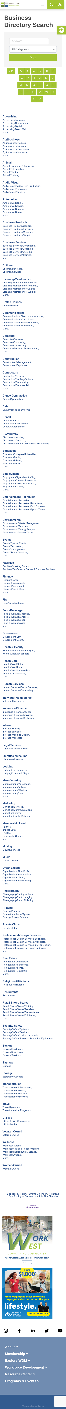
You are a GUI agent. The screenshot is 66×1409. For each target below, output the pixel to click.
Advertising (10, 116)
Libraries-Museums (15, 756)
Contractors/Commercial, (16, 385)
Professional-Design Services (22, 935)
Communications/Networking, (18, 325)
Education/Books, (12, 463)
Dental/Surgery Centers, (15, 423)
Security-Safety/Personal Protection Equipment (28, 1038)
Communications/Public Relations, (21, 322)
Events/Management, (14, 549)
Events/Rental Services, (15, 552)
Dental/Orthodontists (14, 426)
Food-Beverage (13, 610)
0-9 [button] (11, 70)
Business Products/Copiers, (17, 226)
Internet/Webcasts (12, 738)
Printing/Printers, (11, 911)
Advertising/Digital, (12, 126)
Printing (8, 907)
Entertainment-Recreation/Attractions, (23, 503)
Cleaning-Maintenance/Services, (20, 282)
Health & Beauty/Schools (16, 653)
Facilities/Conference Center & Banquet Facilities (29, 569)
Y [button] (34, 99)
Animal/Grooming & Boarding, (18, 166)
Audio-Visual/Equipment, (16, 189)
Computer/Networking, (15, 345)
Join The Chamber (49, 1196)
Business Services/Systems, (17, 252)
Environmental (12, 519)
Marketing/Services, (13, 807)
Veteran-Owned (12, 1131)
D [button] (40, 70)
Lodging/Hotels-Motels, (15, 770)
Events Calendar (38, 1194)
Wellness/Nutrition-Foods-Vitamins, (21, 1148)
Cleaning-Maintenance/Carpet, (19, 288)
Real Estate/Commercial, (16, 961)
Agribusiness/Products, (15, 143)
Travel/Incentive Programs (17, 1110)
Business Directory (17, 1194)
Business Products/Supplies (17, 235)
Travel (6, 1103)
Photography (11, 890)
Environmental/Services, (15, 526)
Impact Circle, (10, 830)
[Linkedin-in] (33, 1330)
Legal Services (12, 745)
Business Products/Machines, (18, 232)
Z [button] (40, 99)
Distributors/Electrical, (14, 440)
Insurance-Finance (15, 708)
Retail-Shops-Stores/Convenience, (21, 1012)
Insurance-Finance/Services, (18, 715)
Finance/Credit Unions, (15, 589)
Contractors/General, (14, 376)
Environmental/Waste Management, (22, 523)
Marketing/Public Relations (17, 816)
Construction (11, 358)
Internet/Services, (12, 731)
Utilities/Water (10, 1124)
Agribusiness (11, 139)
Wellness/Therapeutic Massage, (20, 1152)
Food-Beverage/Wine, (14, 623)
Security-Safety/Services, (16, 1032)
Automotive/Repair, (13, 203)
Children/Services (12, 272)
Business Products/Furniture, (18, 229)
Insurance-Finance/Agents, (17, 712)
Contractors (10, 372)
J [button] (40, 77)
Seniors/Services (11, 1055)
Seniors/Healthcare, (13, 1049)
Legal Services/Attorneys (16, 748)
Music (6, 857)
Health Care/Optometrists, (16, 670)
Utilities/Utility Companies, (16, 1121)
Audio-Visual (11, 182)
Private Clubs (11, 924)
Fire (5, 599)
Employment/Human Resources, (20, 480)
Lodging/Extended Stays (16, 773)
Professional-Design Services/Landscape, (25, 948)
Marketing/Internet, (13, 813)
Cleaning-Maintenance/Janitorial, (20, 285)
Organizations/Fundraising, (17, 880)
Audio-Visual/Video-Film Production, (22, 186)
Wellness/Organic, (12, 1155)
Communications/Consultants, (19, 319)
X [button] (53, 92)
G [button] (22, 77)
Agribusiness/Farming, (15, 146)
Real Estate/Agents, (13, 968)
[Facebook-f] (19, 1330)
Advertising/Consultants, (15, 123)
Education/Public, (12, 457)
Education (9, 450)
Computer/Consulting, (14, 342)
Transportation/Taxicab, (15, 1093)
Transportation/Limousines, (17, 1087)
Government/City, (12, 637)
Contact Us (31, 1196)
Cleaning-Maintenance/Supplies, (20, 292)
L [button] (52, 77)
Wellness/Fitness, (12, 1145)
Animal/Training (11, 175)
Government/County (13, 640)
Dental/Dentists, (11, 420)
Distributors (10, 434)
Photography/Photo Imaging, (18, 897)
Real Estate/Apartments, (16, 964)
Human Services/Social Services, (20, 687)
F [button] (53, 70)
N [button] (27, 84)
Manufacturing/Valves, (14, 787)
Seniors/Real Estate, (13, 1052)
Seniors (8, 1045)
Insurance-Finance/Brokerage (19, 718)
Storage (8, 1073)
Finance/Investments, (14, 583)
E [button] (47, 70)
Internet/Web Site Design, (16, 735)
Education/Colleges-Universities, (20, 454)
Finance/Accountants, (14, 586)
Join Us (56, 4)
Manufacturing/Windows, (16, 790)
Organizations (11, 867)
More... (6, 132)
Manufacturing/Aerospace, (17, 784)
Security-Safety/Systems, (16, 1029)
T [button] (27, 92)
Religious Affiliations (16, 981)
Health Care (10, 660)
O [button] (34, 84)
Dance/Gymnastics (13, 399)
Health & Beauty (13, 647)
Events (7, 539)
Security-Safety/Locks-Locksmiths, (21, 1035)
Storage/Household (13, 1076)
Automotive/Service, (13, 206)
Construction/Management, (17, 362)
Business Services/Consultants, (19, 245)
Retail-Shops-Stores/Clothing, (18, 1006)
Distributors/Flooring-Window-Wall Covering (26, 443)
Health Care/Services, (14, 673)
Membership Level (14, 823)
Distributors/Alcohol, (13, 437)
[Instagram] (6, 1330)
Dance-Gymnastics (15, 395)
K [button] (46, 77)
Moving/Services (11, 850)
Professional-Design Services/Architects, (24, 942)
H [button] (28, 77)
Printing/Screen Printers (15, 917)
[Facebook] (23, 1400)
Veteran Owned (11, 1135)
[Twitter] (46, 1330)
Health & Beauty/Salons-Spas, (19, 650)
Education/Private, (12, 460)
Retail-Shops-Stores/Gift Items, (19, 1015)
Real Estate (10, 958)
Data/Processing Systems (16, 409)
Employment (11, 473)
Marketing (9, 803)
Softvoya (39, 1406)
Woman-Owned (12, 1165)
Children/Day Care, (13, 268)
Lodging (8, 766)
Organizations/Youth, (14, 877)
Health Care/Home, (13, 667)
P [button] (40, 84)
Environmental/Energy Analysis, (19, 529)
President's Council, (13, 836)
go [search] (34, 57)
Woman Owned (11, 1168)
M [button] (20, 84)
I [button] (34, 77)
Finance (8, 576)
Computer (9, 335)
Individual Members (13, 701)
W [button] (46, 92)
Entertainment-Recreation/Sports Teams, (24, 509)
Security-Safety (12, 1025)
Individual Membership (17, 697)
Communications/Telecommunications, (23, 316)
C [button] (34, 70)
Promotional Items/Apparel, (17, 914)
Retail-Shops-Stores (15, 1002)
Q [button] (47, 84)
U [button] (33, 92)
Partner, (7, 827)
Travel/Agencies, (11, 1107)
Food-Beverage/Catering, (16, 613)
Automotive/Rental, (13, 212)
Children (8, 265)
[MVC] (27, 1317)
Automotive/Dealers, (13, 209)
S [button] (20, 92)
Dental (7, 417)
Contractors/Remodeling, (16, 382)
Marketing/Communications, (17, 810)
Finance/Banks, (11, 580)
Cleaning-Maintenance (17, 279)
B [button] (27, 70)
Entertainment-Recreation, (17, 500)
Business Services (15, 242)
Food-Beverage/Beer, (14, 620)
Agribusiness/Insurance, (15, 152)
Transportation (12, 1083)
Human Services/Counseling (18, 690)
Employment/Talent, (13, 486)
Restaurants (10, 992)
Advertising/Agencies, (14, 120)
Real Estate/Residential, (15, 971)
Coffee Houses (12, 302)
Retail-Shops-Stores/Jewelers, (19, 1009)
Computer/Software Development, (21, 348)
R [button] (53, 84)
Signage (8, 1062)
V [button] (40, 92)
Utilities (7, 1117)
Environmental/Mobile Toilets (18, 532)
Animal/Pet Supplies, (14, 169)
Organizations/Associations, (17, 874)
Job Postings (16, 1196)
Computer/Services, (13, 339)
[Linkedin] (33, 1400)
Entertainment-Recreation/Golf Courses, (24, 506)
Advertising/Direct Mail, (15, 129)
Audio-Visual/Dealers (14, 192)
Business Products (15, 222)
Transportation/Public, (14, 1090)
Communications (14, 312)
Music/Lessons (10, 860)
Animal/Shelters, (11, 172)
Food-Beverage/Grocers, (16, 617)
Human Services (13, 683)
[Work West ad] (27, 1266)
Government (10, 633)
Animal (7, 162)
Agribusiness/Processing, (16, 149)
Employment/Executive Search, (19, 483)
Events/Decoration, (13, 546)
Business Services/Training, (17, 255)
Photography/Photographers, (18, 894)
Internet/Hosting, (11, 728)
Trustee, (7, 833)
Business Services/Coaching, (18, 249)
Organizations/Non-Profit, (16, 871)
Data (5, 406)
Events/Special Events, (15, 543)
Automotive (10, 199)
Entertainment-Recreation (19, 496)
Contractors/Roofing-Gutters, (18, 379)
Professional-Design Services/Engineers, (24, 939)
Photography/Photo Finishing (18, 900)
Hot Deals (54, 1194)
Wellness (8, 1142)
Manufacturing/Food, (14, 793)
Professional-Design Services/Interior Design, (27, 945)
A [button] (21, 70)
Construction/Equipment (15, 365)
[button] (42, 4)
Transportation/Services (15, 1096)
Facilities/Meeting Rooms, (16, 566)
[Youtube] (60, 1330)
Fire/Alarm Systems (13, 603)
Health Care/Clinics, (13, 664)
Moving (7, 846)
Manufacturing (12, 780)
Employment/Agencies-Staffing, (19, 477)
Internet (7, 725)
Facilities (8, 562)
